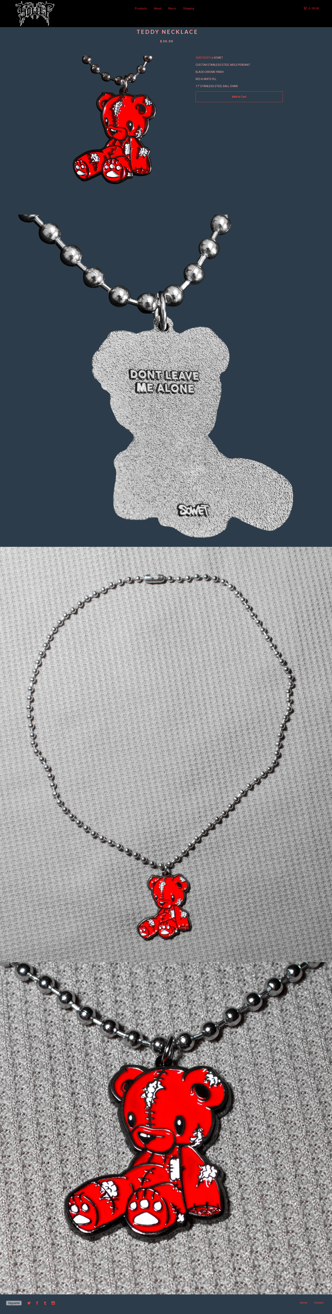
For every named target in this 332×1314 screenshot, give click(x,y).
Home (303, 1302)
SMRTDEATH (203, 57)
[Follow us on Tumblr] (45, 1303)
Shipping (188, 8)
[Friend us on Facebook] (37, 1303)
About (157, 8)
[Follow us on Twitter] (29, 1303)
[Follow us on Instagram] (53, 1303)
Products (141, 8)
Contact (319, 1302)
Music (172, 8)
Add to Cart (239, 96)
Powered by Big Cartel (14, 1303)
